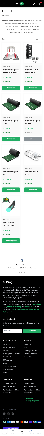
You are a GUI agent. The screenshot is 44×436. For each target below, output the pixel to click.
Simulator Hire (7, 357)
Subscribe (32, 330)
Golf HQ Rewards (9, 347)
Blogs (5, 363)
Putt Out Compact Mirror (31, 173)
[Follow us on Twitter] (8, 413)
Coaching (6, 351)
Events (5, 372)
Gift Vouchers (7, 360)
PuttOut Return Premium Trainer (9, 224)
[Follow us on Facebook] (4, 413)
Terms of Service (29, 357)
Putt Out (6, 67)
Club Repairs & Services (11, 354)
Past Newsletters (8, 369)
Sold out (33, 139)
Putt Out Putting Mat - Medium (33, 122)
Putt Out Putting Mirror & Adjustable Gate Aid (11, 71)
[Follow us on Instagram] (12, 413)
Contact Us (28, 344)
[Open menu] (4, 3)
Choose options (11, 241)
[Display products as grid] (37, 39)
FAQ (25, 347)
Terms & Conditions (30, 354)
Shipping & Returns (30, 351)
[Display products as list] (41, 39)
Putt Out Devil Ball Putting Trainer (31, 71)
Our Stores (6, 344)
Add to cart (11, 88)
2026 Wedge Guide (9, 366)
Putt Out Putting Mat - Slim (11, 173)
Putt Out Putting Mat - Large (11, 122)
